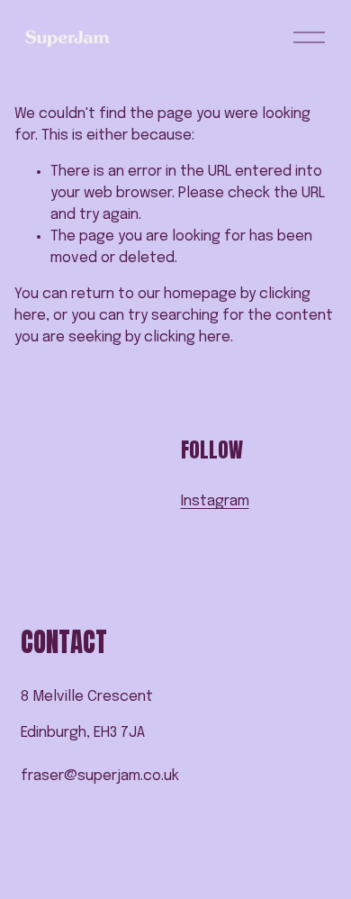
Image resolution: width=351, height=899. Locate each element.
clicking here (187, 337)
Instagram (215, 501)
